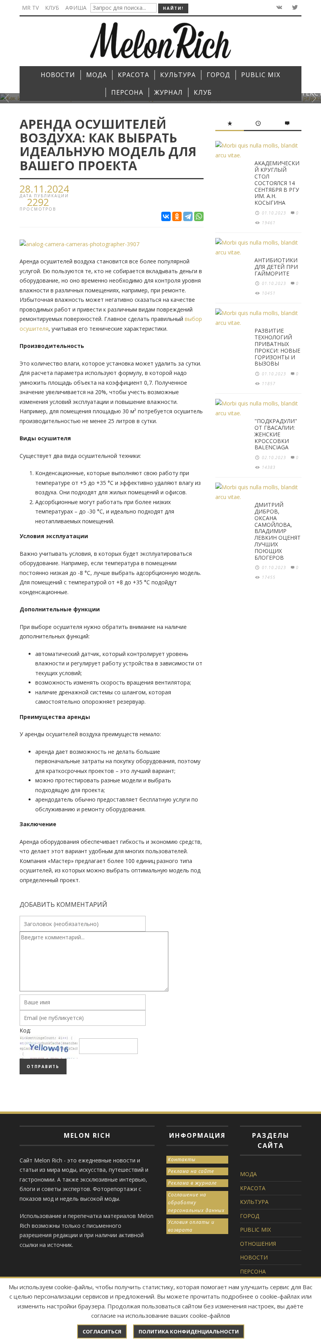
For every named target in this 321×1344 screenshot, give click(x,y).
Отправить (43, 1066)
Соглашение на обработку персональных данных (196, 1202)
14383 (269, 467)
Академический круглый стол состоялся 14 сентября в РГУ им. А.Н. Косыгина (276, 182)
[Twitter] (294, 7)
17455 (269, 577)
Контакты (182, 1159)
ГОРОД (249, 1216)
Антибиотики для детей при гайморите (276, 266)
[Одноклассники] (177, 216)
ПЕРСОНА (253, 1271)
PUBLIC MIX (255, 1229)
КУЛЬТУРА (254, 1201)
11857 (269, 383)
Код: (25, 1030)
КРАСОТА (252, 1188)
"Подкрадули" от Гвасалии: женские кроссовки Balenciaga (275, 434)
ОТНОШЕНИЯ (258, 1243)
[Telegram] (188, 216)
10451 (269, 293)
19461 (269, 222)
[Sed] (79, 243)
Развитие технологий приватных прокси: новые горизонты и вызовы (277, 347)
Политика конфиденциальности (189, 1331)
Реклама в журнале (192, 1183)
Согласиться (102, 1331)
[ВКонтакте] (166, 216)
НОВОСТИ (254, 1257)
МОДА (248, 1174)
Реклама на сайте (191, 1171)
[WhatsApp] (199, 216)
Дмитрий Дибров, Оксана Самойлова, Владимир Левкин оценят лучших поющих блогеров (277, 531)
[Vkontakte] (278, 7)
